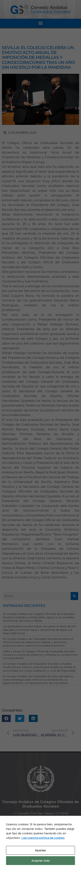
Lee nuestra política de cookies (43, 838)
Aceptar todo (40, 860)
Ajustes (40, 850)
